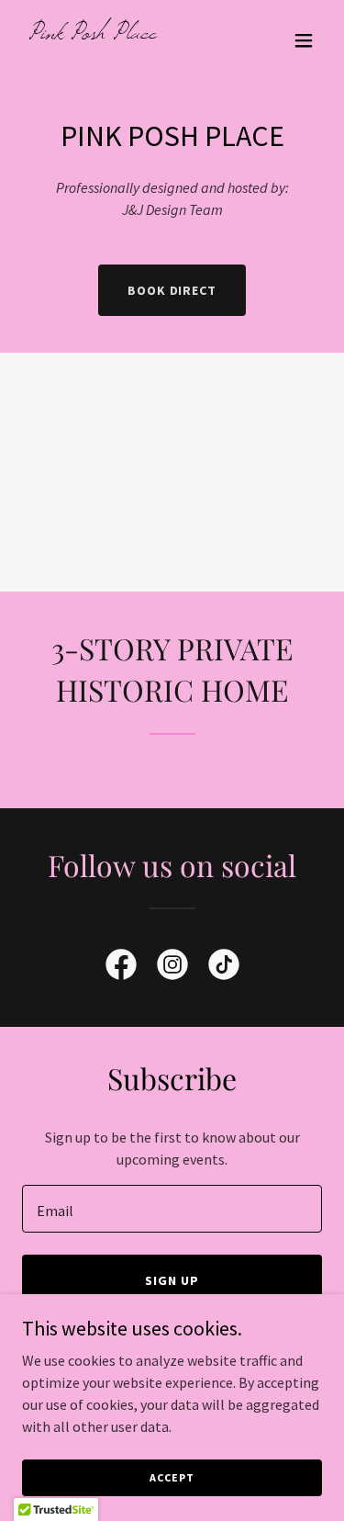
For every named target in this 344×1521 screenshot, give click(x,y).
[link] (127, 33)
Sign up (172, 1280)
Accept (172, 1477)
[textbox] (172, 1209)
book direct (172, 290)
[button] (303, 40)
